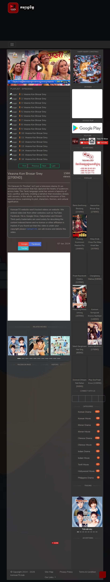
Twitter (24, 248)
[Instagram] (101, 398)
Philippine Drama (88, 477)
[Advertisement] (8, 261)
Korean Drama (88, 411)
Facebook (35, 244)
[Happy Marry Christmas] (87, 69)
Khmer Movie (88, 431)
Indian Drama (88, 451)
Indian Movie (88, 458)
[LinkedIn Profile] (95, 398)
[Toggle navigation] (12, 44)
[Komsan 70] (87, 128)
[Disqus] (39, 286)
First (24, 166)
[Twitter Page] (88, 398)
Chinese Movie (88, 444)
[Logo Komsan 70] (21, 7)
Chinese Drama (88, 438)
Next (44, 166)
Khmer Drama (88, 425)
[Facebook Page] (75, 398)
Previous (35, 166)
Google (24, 244)
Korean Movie (88, 418)
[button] (12, 345)
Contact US (31, 228)
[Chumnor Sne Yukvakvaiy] (17, 345)
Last (54, 166)
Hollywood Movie (88, 471)
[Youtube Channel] (82, 398)
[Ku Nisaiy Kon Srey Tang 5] (60, 345)
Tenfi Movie (88, 464)
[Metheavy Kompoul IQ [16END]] (39, 345)
